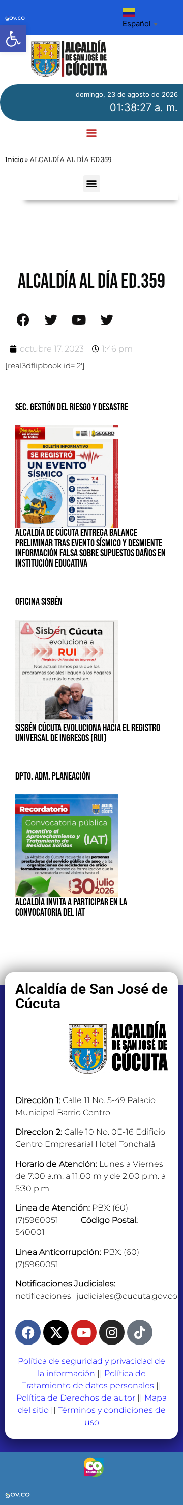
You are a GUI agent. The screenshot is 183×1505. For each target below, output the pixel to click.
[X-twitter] (56, 1332)
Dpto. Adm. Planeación (52, 776)
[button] (13, 38)
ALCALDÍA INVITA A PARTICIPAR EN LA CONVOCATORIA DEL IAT (71, 907)
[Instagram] (112, 1332)
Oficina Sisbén (39, 602)
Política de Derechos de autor (75, 1398)
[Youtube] (84, 1332)
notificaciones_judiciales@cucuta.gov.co (96, 1296)
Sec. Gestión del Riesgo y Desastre (71, 407)
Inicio (14, 159)
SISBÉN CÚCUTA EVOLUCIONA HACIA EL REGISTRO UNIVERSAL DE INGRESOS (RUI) (87, 733)
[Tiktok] (139, 1332)
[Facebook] (28, 1332)
